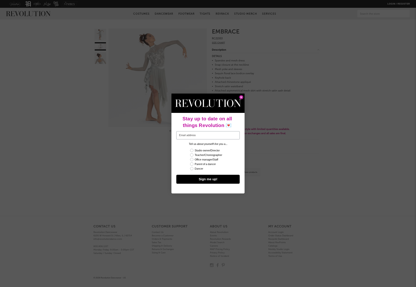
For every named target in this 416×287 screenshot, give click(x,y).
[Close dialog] (241, 97)
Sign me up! (208, 179)
